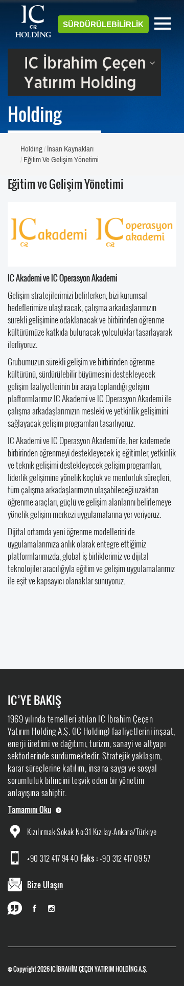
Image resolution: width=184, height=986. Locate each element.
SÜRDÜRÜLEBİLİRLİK (103, 24)
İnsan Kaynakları (70, 148)
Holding (31, 148)
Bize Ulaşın (45, 884)
